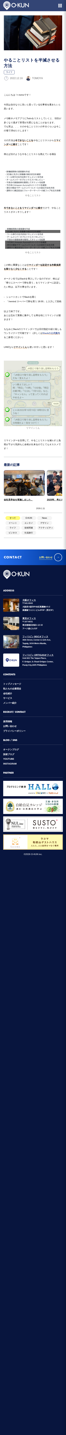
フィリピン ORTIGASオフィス (38, 655)
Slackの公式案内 (51, 333)
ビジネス (13, 532)
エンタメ (29, 523)
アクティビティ (45, 528)
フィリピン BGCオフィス (35, 636)
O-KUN (28, 518)
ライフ (13, 528)
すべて (13, 518)
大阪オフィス (29, 600)
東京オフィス (29, 618)
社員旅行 (29, 532)
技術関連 (29, 528)
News (44, 518)
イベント (13, 523)
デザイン (44, 523)
